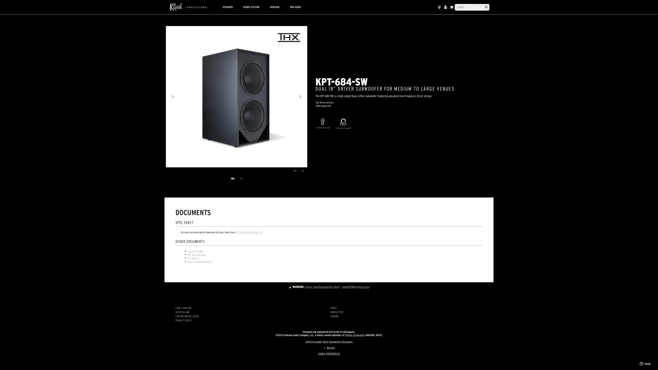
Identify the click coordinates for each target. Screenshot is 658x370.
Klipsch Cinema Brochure (199, 261)
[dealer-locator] (439, 7)
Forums (334, 316)
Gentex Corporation (355, 335)
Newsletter (336, 312)
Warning (331, 347)
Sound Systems (251, 7)
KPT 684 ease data (197, 254)
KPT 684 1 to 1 (194, 258)
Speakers (228, 7)
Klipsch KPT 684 (195, 251)
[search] (486, 7)
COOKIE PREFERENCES (329, 353)
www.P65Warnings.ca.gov (356, 287)
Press (333, 308)
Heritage (275, 7)
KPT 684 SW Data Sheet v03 (249, 232)
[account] (445, 7)
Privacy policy (183, 320)
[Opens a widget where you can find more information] (645, 364)
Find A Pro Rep (183, 308)
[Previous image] (173, 96)
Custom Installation (187, 316)
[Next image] (300, 96)
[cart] (451, 7)
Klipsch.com (182, 312)
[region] (236, 96)
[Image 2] (241, 178)
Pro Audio (295, 7)
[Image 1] (233, 178)
